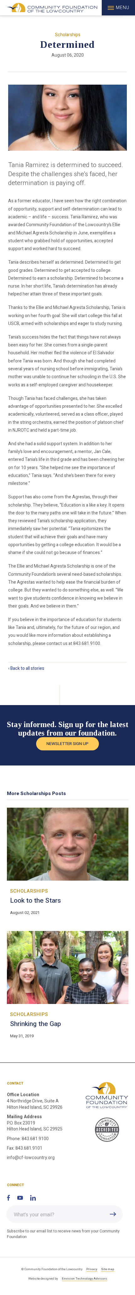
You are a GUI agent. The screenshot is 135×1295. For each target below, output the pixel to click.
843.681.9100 (35, 1138)
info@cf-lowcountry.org (31, 1157)
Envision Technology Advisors (84, 1278)
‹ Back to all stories (26, 668)
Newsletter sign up (67, 744)
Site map (107, 1269)
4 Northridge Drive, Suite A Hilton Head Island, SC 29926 (34, 1104)
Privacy (91, 1269)
